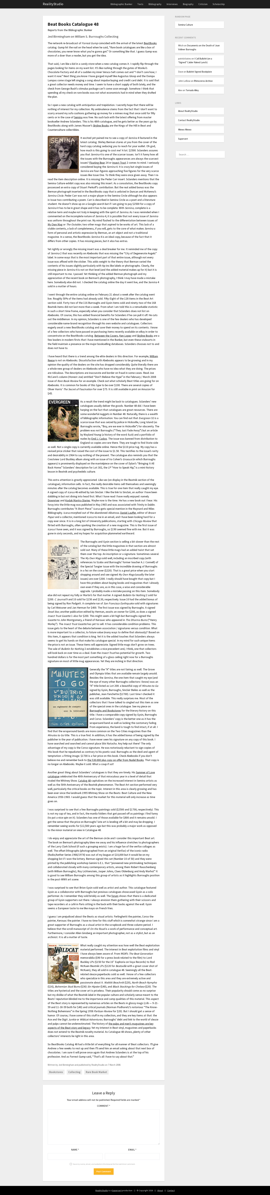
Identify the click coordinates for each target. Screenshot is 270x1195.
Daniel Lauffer (128, 513)
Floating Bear (97, 162)
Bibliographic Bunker (121, 4)
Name (75, 1149)
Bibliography (155, 4)
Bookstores (56, 1072)
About (160, 1190)
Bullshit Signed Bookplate (199, 71)
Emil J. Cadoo (99, 438)
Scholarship (219, 4)
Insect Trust (119, 162)
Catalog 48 (84, 780)
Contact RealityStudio (189, 120)
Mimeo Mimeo (184, 129)
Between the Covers (106, 335)
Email (132, 1149)
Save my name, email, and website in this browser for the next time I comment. (104, 1164)
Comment (103, 1105)
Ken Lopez (125, 335)
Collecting (74, 1072)
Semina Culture (185, 24)
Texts (140, 4)
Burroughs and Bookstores (105, 710)
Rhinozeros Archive (203, 80)
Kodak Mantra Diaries (77, 500)
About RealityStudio (188, 111)
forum (114, 896)
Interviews (172, 4)
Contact (171, 1190)
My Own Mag (55, 224)
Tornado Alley (192, 90)
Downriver (54, 500)
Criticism (203, 4)
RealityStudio (53, 4)
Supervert (183, 138)
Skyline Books (101, 125)
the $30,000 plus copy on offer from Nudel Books (115, 760)
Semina (78, 117)
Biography (188, 4)
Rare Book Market (96, 1072)
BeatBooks (150, 43)
